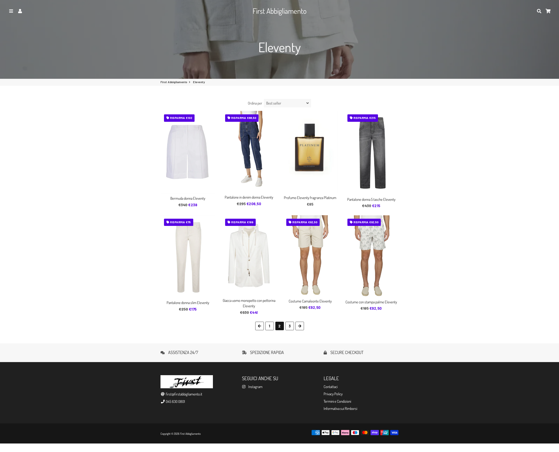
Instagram (255, 386)
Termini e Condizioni (337, 401)
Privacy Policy (333, 394)
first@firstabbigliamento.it (183, 394)
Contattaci (331, 386)
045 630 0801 (175, 401)
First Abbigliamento (173, 82)
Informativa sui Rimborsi (340, 408)
